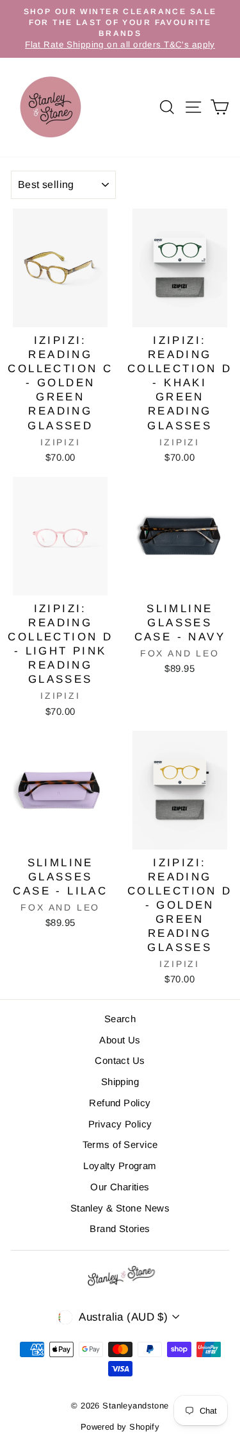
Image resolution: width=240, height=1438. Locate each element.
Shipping (120, 1081)
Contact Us (120, 1060)
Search (120, 1018)
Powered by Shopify (120, 1427)
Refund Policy (120, 1102)
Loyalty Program (119, 1165)
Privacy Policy (120, 1123)
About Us (119, 1039)
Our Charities (120, 1186)
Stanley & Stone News (120, 1208)
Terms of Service (120, 1144)
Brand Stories (120, 1228)
